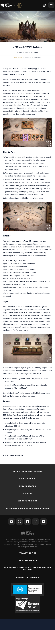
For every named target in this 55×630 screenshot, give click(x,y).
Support (27, 493)
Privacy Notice (27, 553)
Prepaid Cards (27, 479)
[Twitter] (19, 521)
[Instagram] (35, 521)
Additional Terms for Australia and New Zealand (28, 569)
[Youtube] (11, 521)
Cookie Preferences (27, 577)
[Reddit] (43, 521)
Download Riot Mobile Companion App (27, 508)
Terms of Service (27, 560)
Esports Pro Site (27, 501)
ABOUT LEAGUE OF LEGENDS (27, 471)
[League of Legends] (19, 5)
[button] (18, 57)
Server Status (27, 486)
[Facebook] (27, 521)
